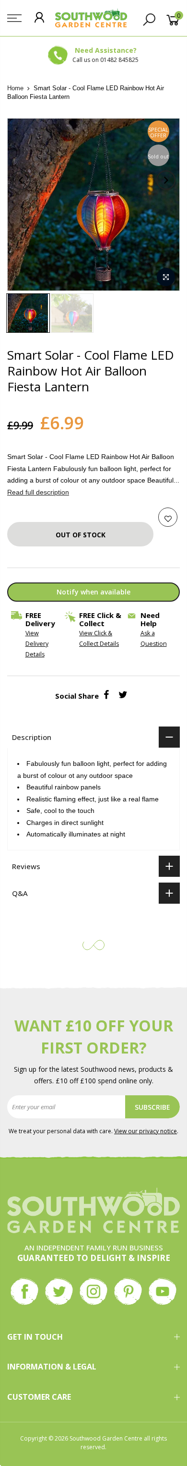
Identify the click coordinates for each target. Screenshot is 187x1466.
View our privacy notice (145, 1131)
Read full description (38, 492)
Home (15, 88)
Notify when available (93, 591)
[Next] (165, 180)
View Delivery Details (36, 643)
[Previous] (21, 180)
